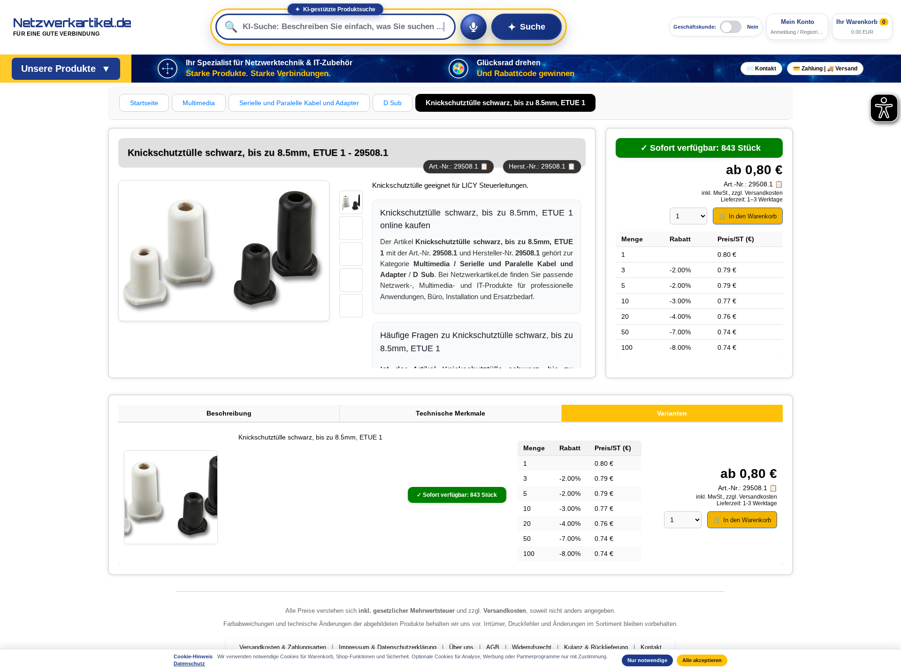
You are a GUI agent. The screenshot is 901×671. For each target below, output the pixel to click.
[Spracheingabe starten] (473, 27)
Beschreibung (229, 413)
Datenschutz (189, 663)
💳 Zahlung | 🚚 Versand (825, 68)
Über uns (461, 647)
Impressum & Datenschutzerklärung (387, 647)
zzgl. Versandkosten (757, 193)
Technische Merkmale (450, 413)
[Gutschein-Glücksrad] (458, 68)
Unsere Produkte (66, 68)
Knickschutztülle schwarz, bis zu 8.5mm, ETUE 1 (310, 437)
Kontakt (651, 647)
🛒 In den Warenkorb (748, 216)
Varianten (672, 413)
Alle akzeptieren (702, 660)
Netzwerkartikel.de (72, 27)
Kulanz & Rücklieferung (596, 647)
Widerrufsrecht (531, 647)
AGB (492, 647)
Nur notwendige (647, 660)
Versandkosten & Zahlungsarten (282, 647)
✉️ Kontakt (761, 68)
